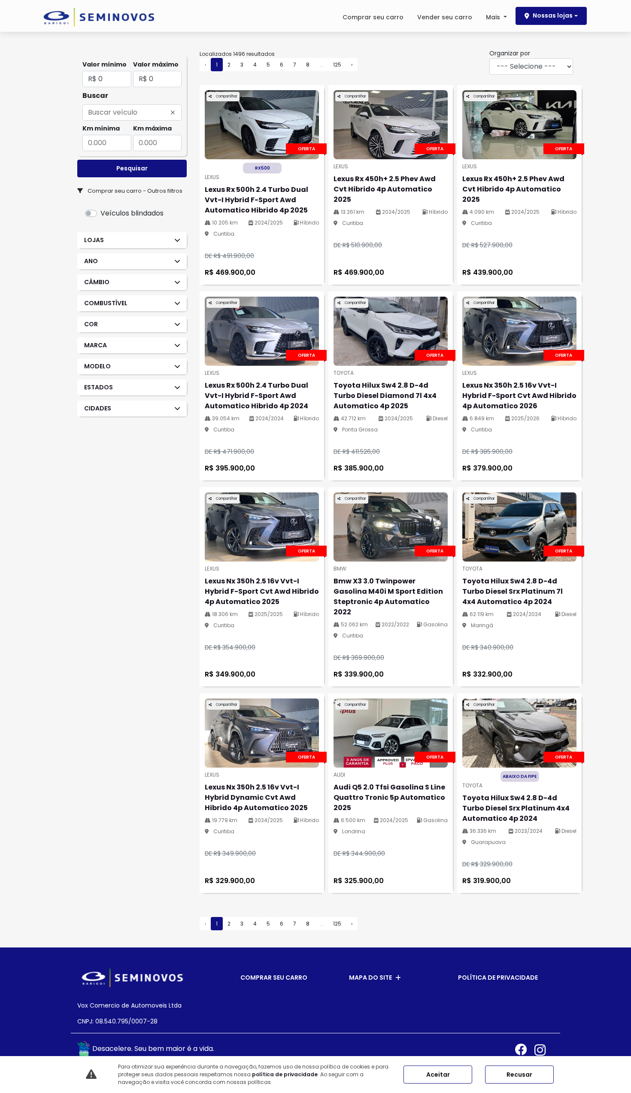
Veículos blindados (132, 213)
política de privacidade (285, 1074)
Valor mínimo (104, 64)
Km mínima (101, 128)
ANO (91, 261)
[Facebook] (524, 1050)
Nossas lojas (553, 15)
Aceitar (438, 1074)
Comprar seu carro (373, 17)
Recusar (519, 1074)
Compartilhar (226, 96)
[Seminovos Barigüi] (99, 17)
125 (337, 64)
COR (91, 324)
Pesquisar (132, 168)
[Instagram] (544, 1050)
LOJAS (94, 240)
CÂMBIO (96, 282)
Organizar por (509, 53)
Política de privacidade (498, 977)
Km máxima (152, 128)
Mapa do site (370, 977)
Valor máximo (156, 64)
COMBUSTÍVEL (105, 303)
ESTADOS (98, 387)
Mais (494, 17)
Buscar (95, 95)
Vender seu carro (444, 17)
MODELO (97, 366)
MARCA (95, 345)
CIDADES (97, 408)
